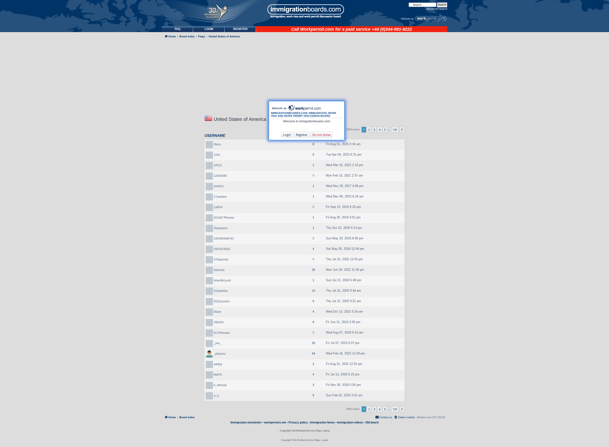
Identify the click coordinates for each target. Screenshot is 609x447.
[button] (402, 130)
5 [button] (385, 130)
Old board (371, 422)
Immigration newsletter (246, 422)
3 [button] (374, 130)
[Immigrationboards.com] (304, 11)
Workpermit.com (317, 29)
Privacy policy (298, 422)
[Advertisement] (182, 168)
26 (313, 269)
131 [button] (395, 130)
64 (313, 353)
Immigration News (322, 422)
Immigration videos (350, 422)
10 (313, 290)
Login (287, 135)
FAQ (177, 29)
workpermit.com (275, 422)
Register (301, 135)
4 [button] (379, 130)
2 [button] (369, 130)
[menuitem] (209, 29)
